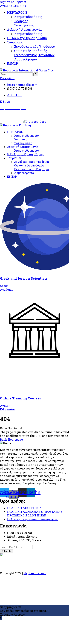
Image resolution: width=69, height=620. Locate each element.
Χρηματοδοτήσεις (28, 17)
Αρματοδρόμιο (25, 59)
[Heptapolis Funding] (15, 125)
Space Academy (6, 287)
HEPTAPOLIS (17, 12)
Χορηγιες (21, 21)
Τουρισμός (15, 42)
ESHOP (12, 63)
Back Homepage (11, 439)
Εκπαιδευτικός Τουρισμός (34, 55)
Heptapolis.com (35, 573)
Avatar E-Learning (13, 5)
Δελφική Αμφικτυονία (24, 29)
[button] (5, 101)
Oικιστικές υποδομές (30, 51)
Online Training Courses (20, 398)
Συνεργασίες (24, 25)
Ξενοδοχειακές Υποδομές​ (34, 46)
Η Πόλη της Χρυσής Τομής (27, 38)
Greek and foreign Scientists (24, 278)
